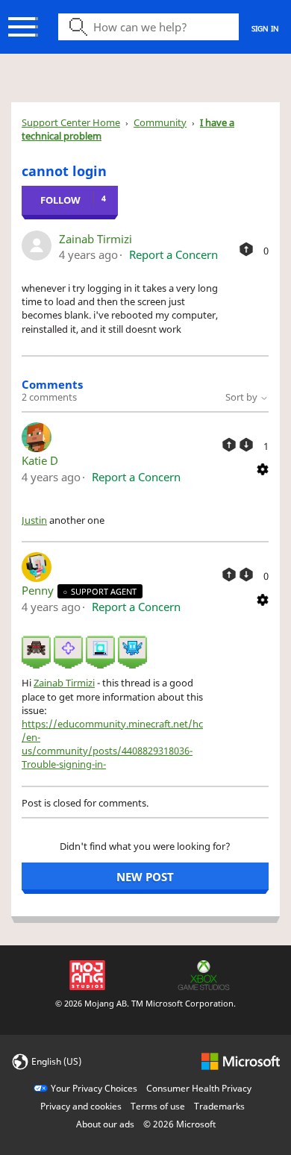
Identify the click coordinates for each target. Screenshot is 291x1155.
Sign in (265, 28)
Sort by (242, 397)
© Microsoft (179, 1124)
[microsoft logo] (240, 1060)
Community (160, 122)
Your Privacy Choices (94, 1088)
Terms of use (158, 1106)
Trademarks (219, 1106)
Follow (60, 200)
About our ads (105, 1124)
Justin (34, 520)
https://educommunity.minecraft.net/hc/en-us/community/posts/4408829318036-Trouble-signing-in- (112, 744)
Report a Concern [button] (173, 254)
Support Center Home (71, 122)
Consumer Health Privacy (198, 1088)
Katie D (40, 460)
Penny (39, 590)
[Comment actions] (263, 469)
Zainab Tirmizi (95, 238)
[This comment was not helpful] (246, 444)
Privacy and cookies (81, 1106)
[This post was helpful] (246, 249)
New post (145, 876)
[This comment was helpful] (229, 444)
